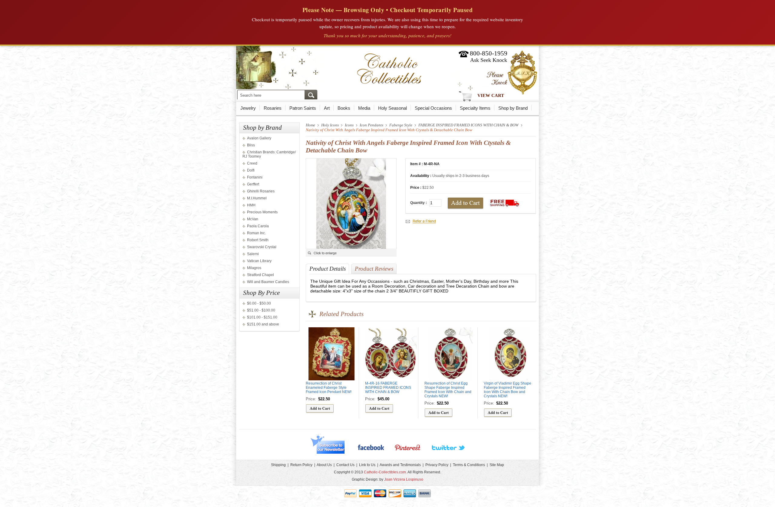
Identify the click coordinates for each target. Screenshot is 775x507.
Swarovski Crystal (261, 247)
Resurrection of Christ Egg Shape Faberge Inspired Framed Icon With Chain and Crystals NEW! (447, 389)
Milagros (254, 268)
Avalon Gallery (259, 138)
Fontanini (254, 177)
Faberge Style (400, 125)
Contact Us (345, 465)
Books (344, 108)
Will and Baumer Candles (268, 282)
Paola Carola (258, 226)
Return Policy (301, 465)
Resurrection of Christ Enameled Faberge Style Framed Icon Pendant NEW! (328, 387)
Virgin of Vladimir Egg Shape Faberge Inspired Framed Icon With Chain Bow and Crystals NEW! (507, 389)
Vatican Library (259, 261)
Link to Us (367, 465)
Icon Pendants (371, 125)
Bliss (251, 145)
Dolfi (251, 170)
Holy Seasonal (392, 108)
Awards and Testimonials (400, 465)
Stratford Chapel (260, 275)
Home (310, 125)
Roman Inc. (256, 233)
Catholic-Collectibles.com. (385, 472)
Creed (252, 163)
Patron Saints (302, 108)
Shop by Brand (513, 108)
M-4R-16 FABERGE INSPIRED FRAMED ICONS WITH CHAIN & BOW (388, 387)
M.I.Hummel (257, 198)
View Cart (490, 95)
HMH (251, 205)
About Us (324, 465)
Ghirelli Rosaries (261, 191)
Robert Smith (258, 240)
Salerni (253, 254)
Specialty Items (475, 108)
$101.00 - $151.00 (262, 317)
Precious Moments (262, 212)
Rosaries (273, 108)
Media (364, 108)
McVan (252, 219)
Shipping (278, 465)
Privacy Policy (436, 465)
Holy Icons (330, 125)
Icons (349, 125)
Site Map (497, 465)
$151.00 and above (263, 324)
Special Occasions (433, 108)
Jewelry (248, 108)
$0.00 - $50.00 (259, 303)
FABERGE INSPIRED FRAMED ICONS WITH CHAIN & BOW (468, 125)
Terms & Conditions (469, 465)
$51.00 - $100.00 (261, 310)
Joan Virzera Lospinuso (403, 479)
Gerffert (253, 184)
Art (327, 108)
